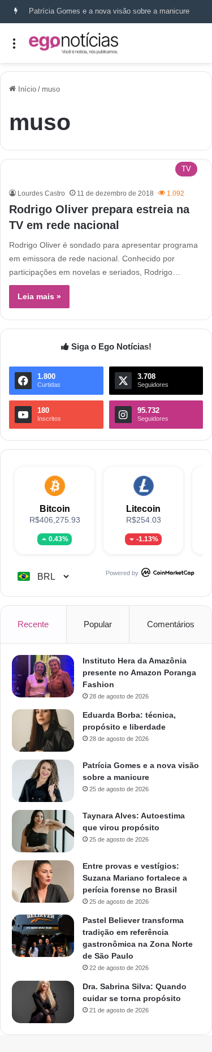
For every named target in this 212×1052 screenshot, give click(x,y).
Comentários (170, 624)
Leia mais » (39, 296)
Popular (98, 624)
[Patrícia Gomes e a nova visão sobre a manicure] (43, 781)
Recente (33, 624)
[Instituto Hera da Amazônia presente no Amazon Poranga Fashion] (43, 676)
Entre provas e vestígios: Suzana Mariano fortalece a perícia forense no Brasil (135, 877)
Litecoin (143, 509)
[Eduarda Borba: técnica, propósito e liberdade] (43, 730)
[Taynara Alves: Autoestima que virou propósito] (43, 831)
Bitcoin (55, 509)
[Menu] (14, 47)
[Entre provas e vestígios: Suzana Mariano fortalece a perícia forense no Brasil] (43, 881)
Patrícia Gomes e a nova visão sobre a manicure (109, 11)
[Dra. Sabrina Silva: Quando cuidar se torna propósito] (43, 1002)
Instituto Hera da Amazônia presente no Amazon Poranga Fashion (139, 672)
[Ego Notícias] (73, 43)
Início (26, 89)
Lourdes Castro (41, 193)
